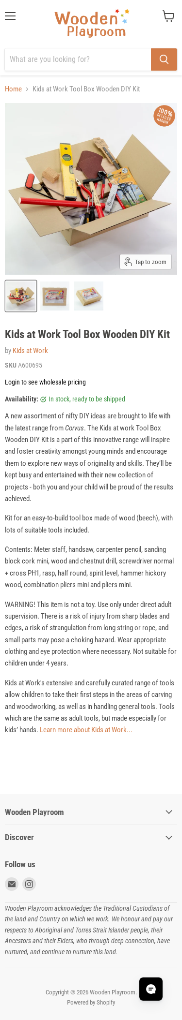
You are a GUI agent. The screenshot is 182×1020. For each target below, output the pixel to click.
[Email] (11, 884)
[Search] (164, 59)
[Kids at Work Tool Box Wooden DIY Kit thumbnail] (20, 296)
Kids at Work (30, 350)
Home (13, 89)
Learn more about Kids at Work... (86, 729)
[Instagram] (29, 884)
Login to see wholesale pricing (45, 382)
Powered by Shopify (91, 1002)
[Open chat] (151, 989)
